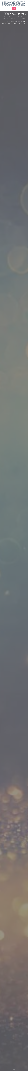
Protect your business (14, 34)
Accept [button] (14, 8)
